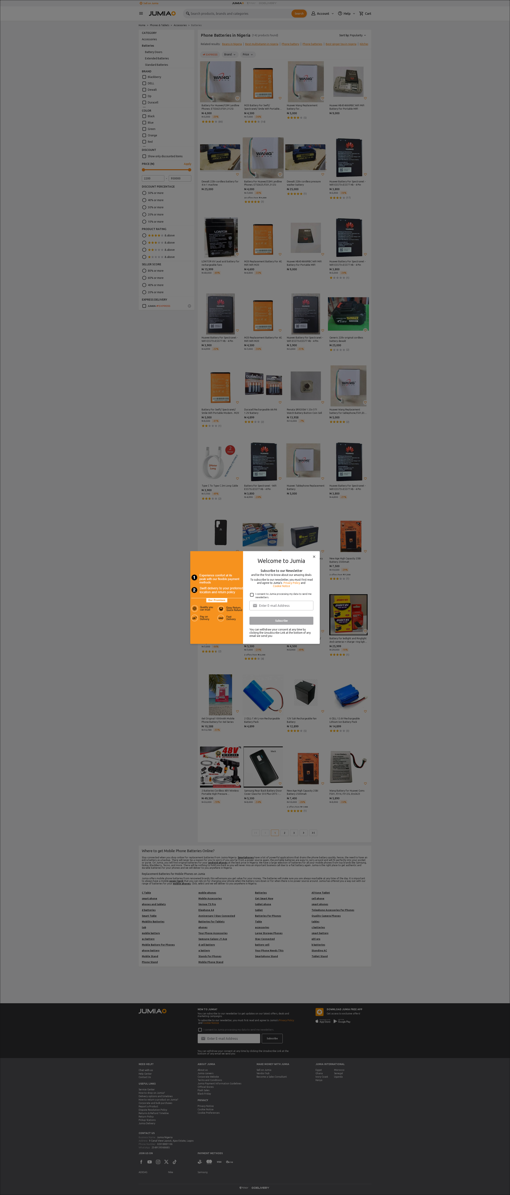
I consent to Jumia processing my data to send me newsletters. (283, 596)
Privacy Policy (291, 582)
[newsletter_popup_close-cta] (314, 557)
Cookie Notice (281, 586)
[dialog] (255, 597)
